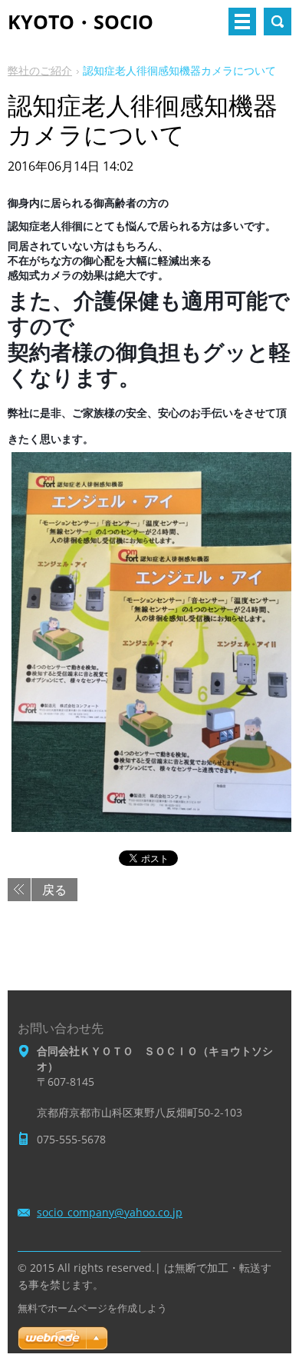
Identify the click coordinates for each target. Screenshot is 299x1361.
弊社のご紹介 (40, 70)
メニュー (242, 21)
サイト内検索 (277, 21)
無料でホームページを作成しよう (92, 1308)
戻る (54, 889)
